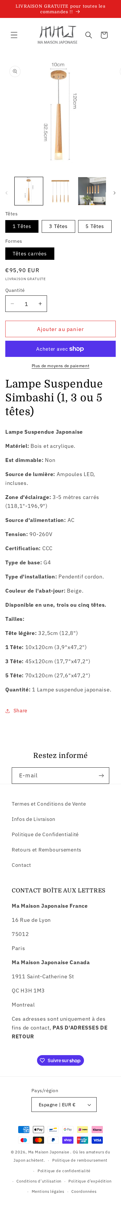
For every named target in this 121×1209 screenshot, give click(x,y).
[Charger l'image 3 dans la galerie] (92, 191)
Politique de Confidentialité (45, 834)
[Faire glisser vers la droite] (114, 192)
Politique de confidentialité (64, 1170)
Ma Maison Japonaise (48, 1152)
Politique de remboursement (79, 1160)
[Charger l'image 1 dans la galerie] (29, 191)
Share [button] (20, 710)
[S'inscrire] (101, 775)
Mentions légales (48, 1191)
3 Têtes (58, 226)
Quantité (15, 290)
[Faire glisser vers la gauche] (6, 192)
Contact (21, 865)
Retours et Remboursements (46, 850)
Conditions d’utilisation (38, 1181)
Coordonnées (83, 1191)
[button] (14, 35)
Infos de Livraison (34, 819)
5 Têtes (94, 226)
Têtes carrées (30, 253)
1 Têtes (22, 226)
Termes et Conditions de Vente (49, 804)
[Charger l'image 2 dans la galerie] (60, 191)
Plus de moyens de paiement (61, 365)
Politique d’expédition (89, 1181)
